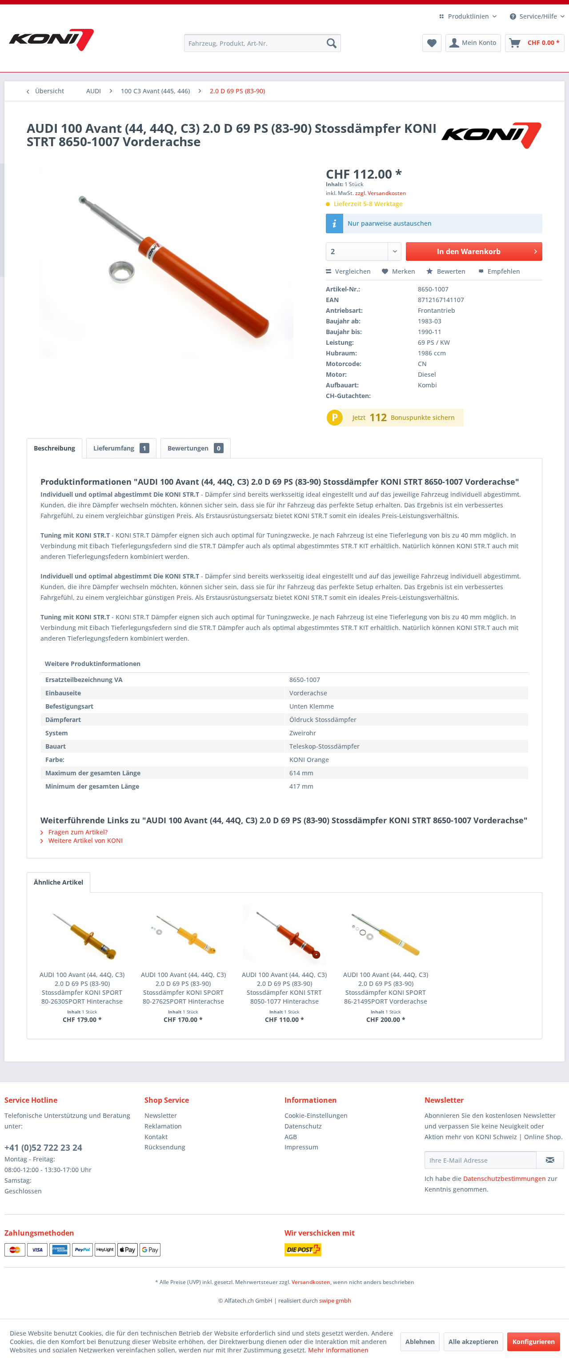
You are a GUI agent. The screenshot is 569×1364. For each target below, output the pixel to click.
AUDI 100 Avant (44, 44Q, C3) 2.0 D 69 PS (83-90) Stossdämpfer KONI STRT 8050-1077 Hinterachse (284, 987)
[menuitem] (262, 43)
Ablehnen (420, 1341)
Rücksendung (164, 1147)
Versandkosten (311, 1282)
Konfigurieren (534, 1341)
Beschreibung (54, 448)
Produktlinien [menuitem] (468, 16)
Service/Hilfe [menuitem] (538, 16)
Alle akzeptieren (473, 1341)
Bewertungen (194, 448)
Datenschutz (303, 1126)
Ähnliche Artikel (58, 882)
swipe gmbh (335, 1300)
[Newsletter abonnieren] (550, 1160)
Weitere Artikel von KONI (85, 840)
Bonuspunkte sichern (423, 417)
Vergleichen (352, 271)
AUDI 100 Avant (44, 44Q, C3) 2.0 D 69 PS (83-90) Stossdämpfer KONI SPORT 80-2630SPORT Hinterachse (82, 987)
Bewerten (451, 271)
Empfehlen (503, 271)
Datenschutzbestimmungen (504, 1178)
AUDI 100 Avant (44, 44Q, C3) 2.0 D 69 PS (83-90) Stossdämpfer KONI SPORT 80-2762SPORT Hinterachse (183, 987)
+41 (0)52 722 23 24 (43, 1147)
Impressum (301, 1147)
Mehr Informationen (338, 1350)
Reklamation (163, 1126)
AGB (290, 1137)
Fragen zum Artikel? (77, 832)
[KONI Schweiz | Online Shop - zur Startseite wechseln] (51, 40)
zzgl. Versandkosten (380, 193)
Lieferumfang (119, 448)
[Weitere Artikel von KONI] (490, 136)
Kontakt (156, 1137)
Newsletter (160, 1115)
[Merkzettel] (431, 43)
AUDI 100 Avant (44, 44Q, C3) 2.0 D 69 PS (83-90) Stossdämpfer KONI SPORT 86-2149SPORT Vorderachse (385, 987)
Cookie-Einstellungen (316, 1115)
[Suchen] (331, 43)
